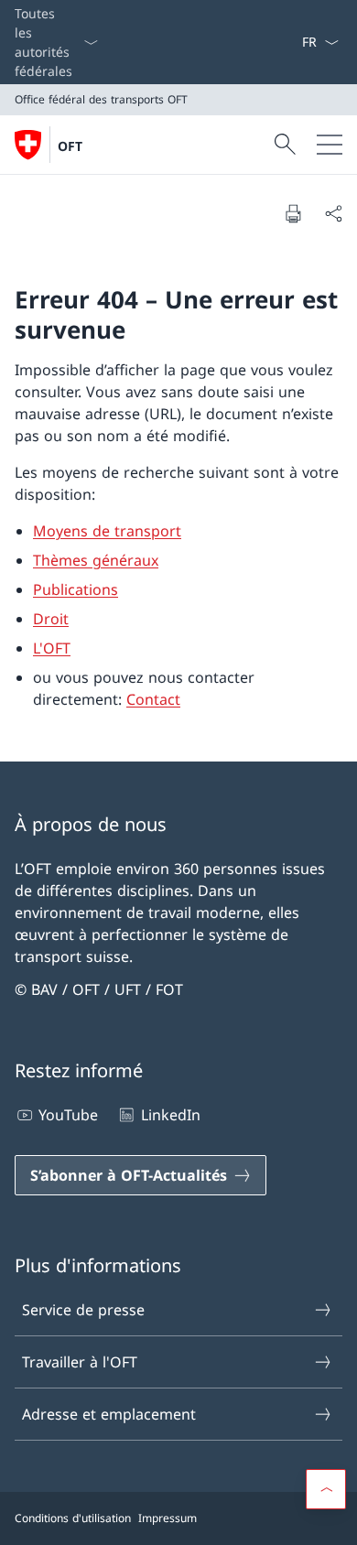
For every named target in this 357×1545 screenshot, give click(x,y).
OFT (70, 146)
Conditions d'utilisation (73, 1518)
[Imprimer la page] (293, 213)
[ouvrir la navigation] (329, 144)
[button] (326, 1489)
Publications (75, 589)
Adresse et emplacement (109, 1414)
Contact (153, 699)
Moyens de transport (107, 531)
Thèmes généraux (95, 560)
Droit (51, 619)
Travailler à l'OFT (79, 1362)
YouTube (68, 1115)
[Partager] (333, 213)
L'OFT (51, 648)
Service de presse (83, 1310)
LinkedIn (170, 1115)
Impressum (167, 1518)
